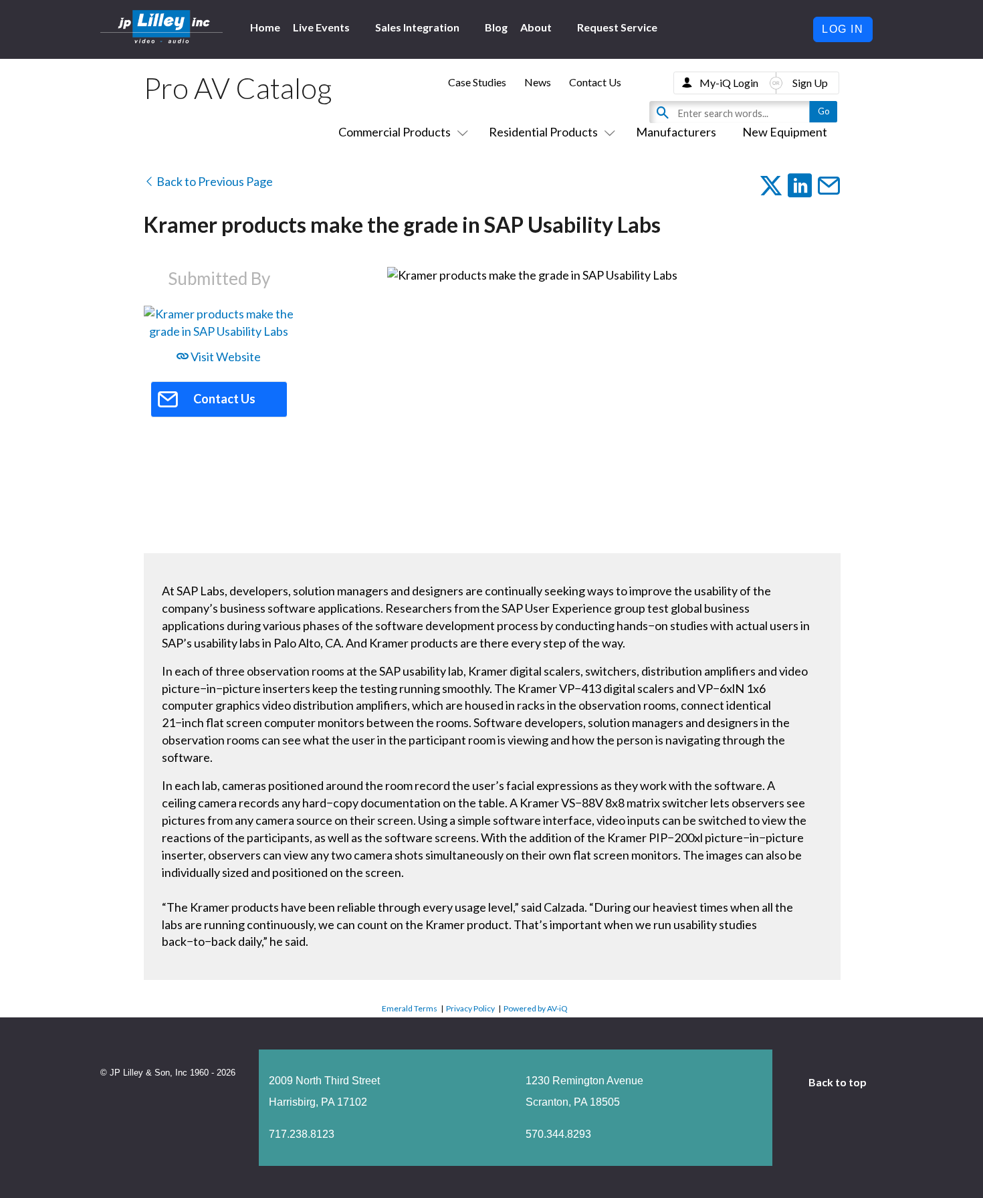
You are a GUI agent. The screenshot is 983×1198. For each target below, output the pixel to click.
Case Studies (477, 82)
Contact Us (595, 82)
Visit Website (225, 356)
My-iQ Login (728, 82)
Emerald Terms (409, 1008)
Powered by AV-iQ (536, 1008)
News (537, 82)
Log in (843, 29)
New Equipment (784, 131)
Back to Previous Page (213, 181)
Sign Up (810, 82)
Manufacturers (676, 131)
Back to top (838, 1082)
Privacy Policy (470, 1008)
